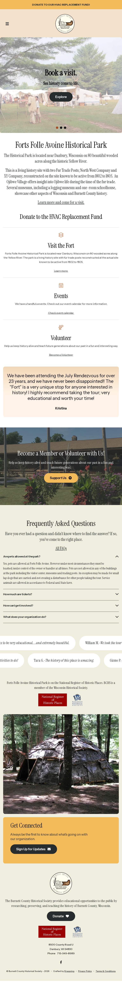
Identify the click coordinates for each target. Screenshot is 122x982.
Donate (58, 916)
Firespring (69, 971)
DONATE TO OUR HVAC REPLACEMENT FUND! (61, 4)
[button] (5, 23)
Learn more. (61, 270)
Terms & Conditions (106, 971)
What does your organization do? (24, 617)
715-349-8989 (66, 953)
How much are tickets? (17, 594)
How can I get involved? (18, 605)
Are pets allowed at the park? (21, 556)
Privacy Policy (85, 971)
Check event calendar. (61, 312)
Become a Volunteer (61, 354)
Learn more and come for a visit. (61, 202)
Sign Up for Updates (31, 849)
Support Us (58, 478)
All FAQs (61, 548)
